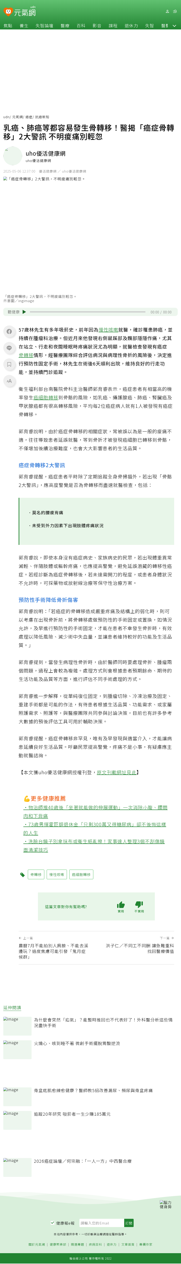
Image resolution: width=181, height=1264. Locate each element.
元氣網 (17, 116)
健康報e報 (65, 1223)
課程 (113, 25)
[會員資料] (167, 11)
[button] (174, 25)
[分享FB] (9, 331)
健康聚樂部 (58, 1244)
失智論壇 (44, 25)
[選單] (175, 11)
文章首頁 (128, 1244)
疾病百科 (95, 1244)
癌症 (29, 116)
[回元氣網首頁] (24, 11)
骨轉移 (26, 355)
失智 (149, 25)
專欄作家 (145, 1244)
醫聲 (165, 25)
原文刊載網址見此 (116, 772)
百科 (81, 25)
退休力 (131, 25)
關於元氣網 (37, 1244)
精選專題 (77, 1244)
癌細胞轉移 (45, 397)
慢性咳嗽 (108, 329)
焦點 (8, 25)
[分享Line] (9, 348)
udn (6, 116)
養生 (24, 25)
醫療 (65, 25)
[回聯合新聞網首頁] (8, 12)
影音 (97, 25)
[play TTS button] (24, 312)
